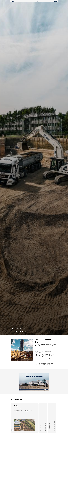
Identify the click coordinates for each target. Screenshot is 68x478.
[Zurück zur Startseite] (12, 1)
